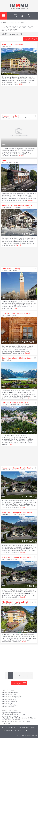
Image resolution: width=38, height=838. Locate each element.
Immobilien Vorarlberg (10, 705)
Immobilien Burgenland (10, 692)
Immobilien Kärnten (9, 694)
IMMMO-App (10, 730)
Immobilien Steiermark (10, 701)
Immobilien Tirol (8, 703)
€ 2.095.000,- (29, 342)
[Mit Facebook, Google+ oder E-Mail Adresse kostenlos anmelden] (28, 16)
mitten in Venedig (11, 269)
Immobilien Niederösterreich (12, 696)
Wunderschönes (10, 116)
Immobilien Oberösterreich (11, 698)
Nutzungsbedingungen (10, 727)
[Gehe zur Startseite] (19, 9)
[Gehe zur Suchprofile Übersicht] (15, 16)
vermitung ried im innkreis (11, 720)
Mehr (21, 84)
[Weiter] (31, 675)
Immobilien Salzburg (9, 700)
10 (27, 675)
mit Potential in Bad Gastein (15, 403)
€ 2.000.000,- (29, 234)
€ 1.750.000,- (29, 189)
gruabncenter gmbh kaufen (12, 713)
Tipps (3, 730)
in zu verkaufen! (12, 44)
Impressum (32, 727)
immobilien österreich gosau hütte (14, 714)
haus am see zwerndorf (10, 716)
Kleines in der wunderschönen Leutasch (19, 205)
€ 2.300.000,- (29, 630)
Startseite (4, 23)
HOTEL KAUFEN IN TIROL (17, 23)
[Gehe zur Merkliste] (22, 16)
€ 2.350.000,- (29, 431)
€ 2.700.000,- (29, 496)
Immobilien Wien (8, 707)
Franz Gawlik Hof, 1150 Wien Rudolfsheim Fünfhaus (19, 718)
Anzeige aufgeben (21, 730)
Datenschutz (23, 727)
